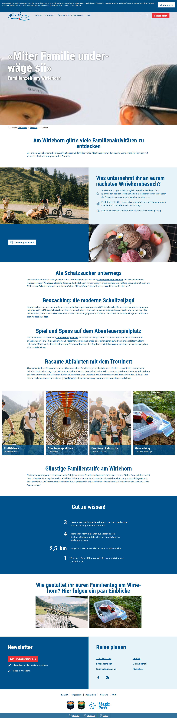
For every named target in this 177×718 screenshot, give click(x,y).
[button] (160, 15)
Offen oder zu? (140, 663)
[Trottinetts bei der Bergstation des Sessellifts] (62, 612)
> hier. (45, 316)
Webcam (91, 715)
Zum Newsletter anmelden (23, 658)
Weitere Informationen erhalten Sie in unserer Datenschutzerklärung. (58, 5)
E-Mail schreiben (104, 663)
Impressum (77, 695)
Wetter (75, 715)
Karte (105, 715)
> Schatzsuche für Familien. (110, 279)
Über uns (104, 695)
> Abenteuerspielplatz (67, 337)
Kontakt (64, 695)
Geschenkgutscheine (106, 669)
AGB (114, 695)
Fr (140, 15)
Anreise (136, 658)
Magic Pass (138, 669)
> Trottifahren (69, 378)
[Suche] (147, 15)
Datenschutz (90, 695)
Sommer (33, 127)
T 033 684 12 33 (103, 658)
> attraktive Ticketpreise (72, 478)
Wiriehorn (22, 127)
